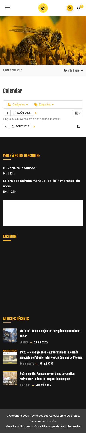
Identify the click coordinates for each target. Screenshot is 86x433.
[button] (78, 8)
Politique (25, 385)
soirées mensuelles (35, 181)
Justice (24, 342)
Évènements (27, 363)
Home (6, 70)
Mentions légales (18, 426)
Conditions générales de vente (57, 426)
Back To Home (71, 70)
